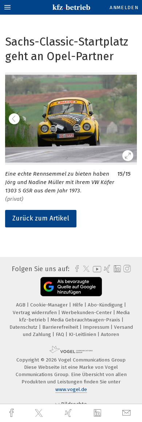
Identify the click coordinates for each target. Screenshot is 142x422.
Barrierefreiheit (61, 327)
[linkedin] (98, 413)
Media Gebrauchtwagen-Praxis (86, 320)
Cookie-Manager (49, 305)
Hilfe (78, 305)
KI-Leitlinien (83, 334)
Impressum (97, 327)
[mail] (127, 413)
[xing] (69, 413)
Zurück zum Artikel (40, 218)
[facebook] (12, 413)
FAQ (61, 334)
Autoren (110, 334)
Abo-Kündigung (106, 305)
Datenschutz (24, 327)
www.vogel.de (71, 389)
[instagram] (126, 269)
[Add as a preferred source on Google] (71, 286)
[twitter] (40, 413)
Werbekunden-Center (87, 312)
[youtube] (95, 269)
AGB (21, 305)
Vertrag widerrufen (35, 312)
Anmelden (124, 7)
